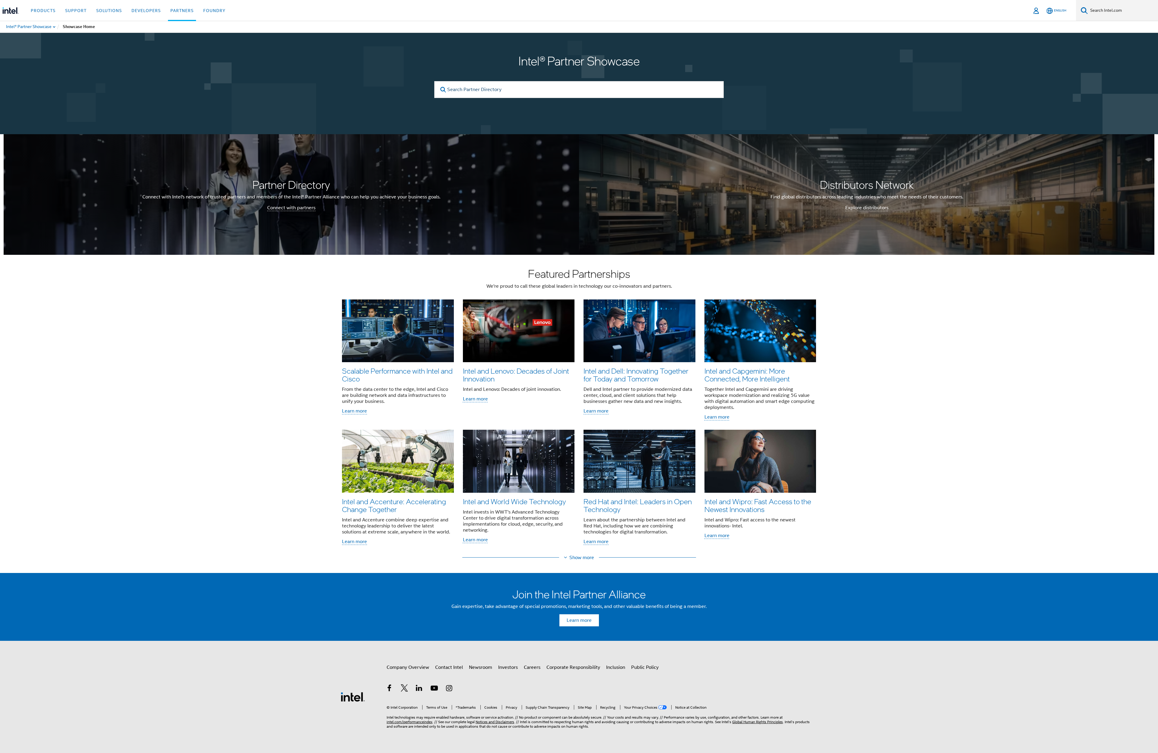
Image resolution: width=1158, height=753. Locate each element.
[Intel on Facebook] (389, 689)
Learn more (354, 411)
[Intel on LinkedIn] (419, 689)
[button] (579, 408)
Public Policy (645, 667)
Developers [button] (146, 10)
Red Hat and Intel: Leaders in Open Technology (638, 505)
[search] (443, 90)
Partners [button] (182, 10)
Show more (581, 558)
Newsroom (480, 667)
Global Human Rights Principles (757, 722)
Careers (532, 667)
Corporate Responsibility (573, 667)
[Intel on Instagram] (449, 689)
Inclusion (615, 667)
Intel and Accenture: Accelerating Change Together (394, 505)
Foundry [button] (214, 10)
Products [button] (43, 10)
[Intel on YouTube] (434, 689)
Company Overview (408, 667)
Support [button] (76, 10)
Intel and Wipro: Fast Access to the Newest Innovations (757, 505)
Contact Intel (449, 667)
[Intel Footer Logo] (353, 697)
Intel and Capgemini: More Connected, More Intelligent (747, 374)
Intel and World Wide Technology (514, 501)
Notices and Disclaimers (495, 722)
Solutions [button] (109, 10)
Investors (508, 667)
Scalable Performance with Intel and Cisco (397, 374)
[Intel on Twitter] (404, 689)
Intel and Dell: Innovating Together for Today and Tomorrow (636, 374)
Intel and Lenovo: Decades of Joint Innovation (516, 374)
